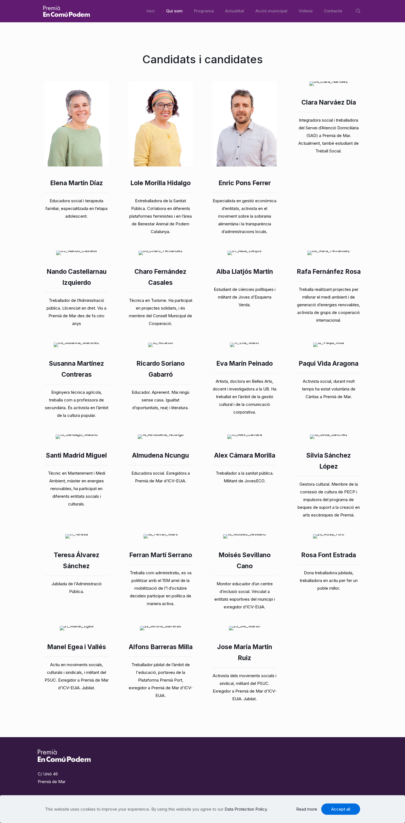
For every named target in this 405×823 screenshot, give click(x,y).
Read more (306, 809)
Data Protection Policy (246, 809)
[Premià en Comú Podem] (66, 11)
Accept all (340, 809)
